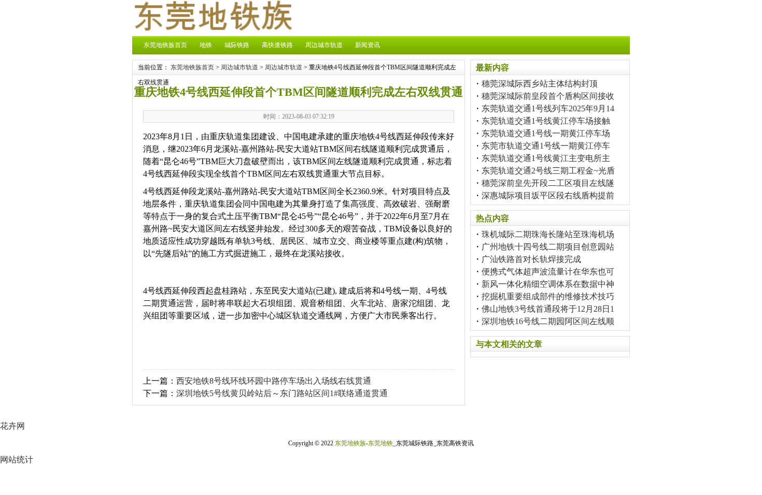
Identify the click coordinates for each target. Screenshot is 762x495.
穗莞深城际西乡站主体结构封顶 (540, 83)
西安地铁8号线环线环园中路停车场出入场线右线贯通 (273, 380)
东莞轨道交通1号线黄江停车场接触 (546, 121)
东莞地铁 (380, 443)
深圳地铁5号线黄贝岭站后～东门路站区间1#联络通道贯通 (282, 393)
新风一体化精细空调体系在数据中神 (548, 284)
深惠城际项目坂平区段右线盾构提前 (548, 195)
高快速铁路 (277, 45)
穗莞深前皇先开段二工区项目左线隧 (548, 183)
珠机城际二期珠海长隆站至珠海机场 (548, 234)
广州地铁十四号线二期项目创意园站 (548, 246)
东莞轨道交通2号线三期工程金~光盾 (548, 170)
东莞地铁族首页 (165, 45)
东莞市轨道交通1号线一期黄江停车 (546, 145)
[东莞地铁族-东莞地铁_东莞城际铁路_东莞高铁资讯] (212, 27)
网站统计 (16, 459)
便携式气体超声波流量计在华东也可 (548, 271)
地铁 (206, 45)
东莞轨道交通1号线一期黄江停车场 (546, 133)
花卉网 (12, 425)
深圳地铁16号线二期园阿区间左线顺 (548, 321)
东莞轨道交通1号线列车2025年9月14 (548, 108)
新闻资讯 (367, 45)
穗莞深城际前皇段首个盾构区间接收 (548, 96)
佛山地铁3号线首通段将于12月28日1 (548, 308)
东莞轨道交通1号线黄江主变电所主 (546, 158)
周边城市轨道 (324, 45)
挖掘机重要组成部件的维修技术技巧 (548, 296)
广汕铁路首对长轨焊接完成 (531, 259)
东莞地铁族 (350, 443)
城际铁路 (236, 45)
